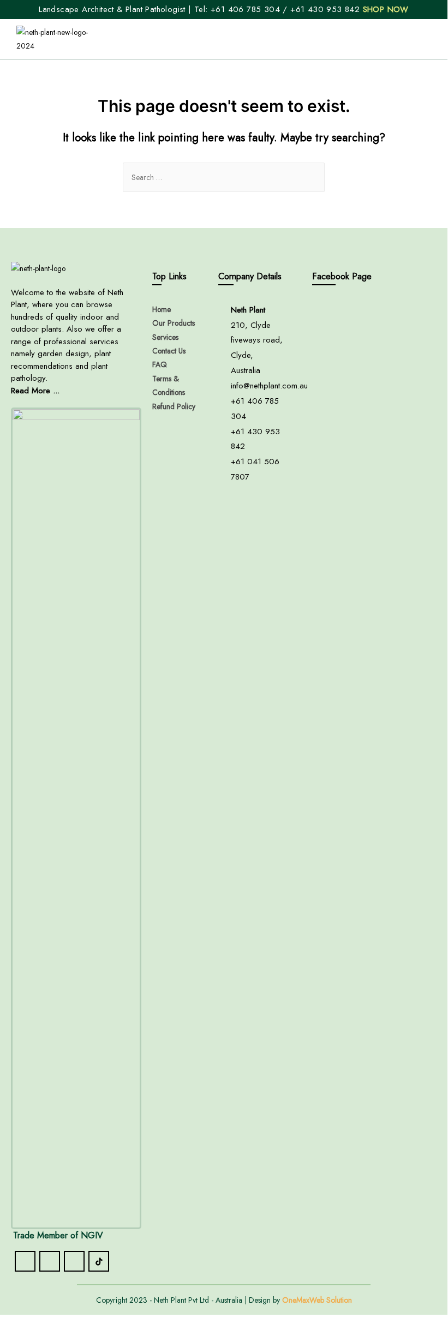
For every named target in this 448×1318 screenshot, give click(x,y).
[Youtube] (74, 1261)
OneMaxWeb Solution (317, 1300)
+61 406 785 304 (245, 9)
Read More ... (35, 391)
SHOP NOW (386, 9)
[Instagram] (49, 1261)
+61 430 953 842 (326, 9)
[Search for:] (224, 177)
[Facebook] (25, 1261)
